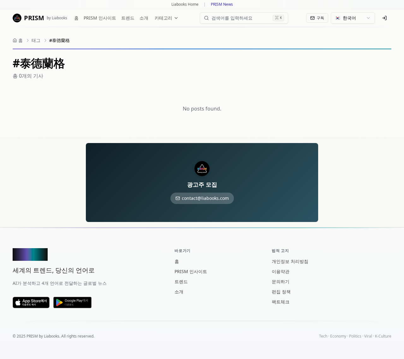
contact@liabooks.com (205, 198)
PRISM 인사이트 (100, 18)
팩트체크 (280, 302)
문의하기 (280, 281)
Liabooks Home (185, 4)
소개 (144, 18)
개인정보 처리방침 (290, 261)
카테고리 (163, 18)
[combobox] (353, 18)
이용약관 (280, 271)
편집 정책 (281, 292)
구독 (320, 18)
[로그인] (384, 18)
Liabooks (51, 336)
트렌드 (127, 18)
